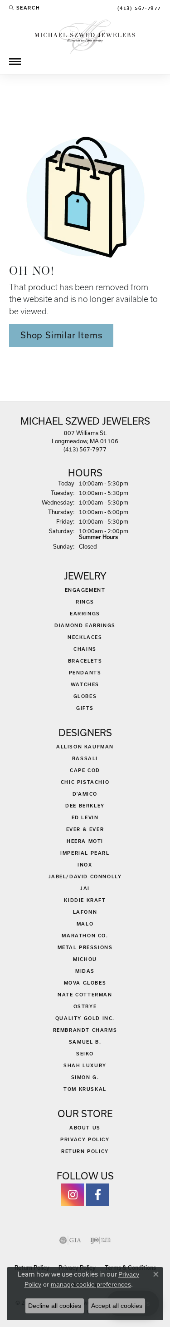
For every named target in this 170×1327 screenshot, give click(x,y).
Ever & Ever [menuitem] (85, 829)
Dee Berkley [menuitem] (85, 805)
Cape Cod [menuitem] (85, 770)
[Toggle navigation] (15, 61)
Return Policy (85, 1151)
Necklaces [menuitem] (85, 637)
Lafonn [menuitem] (85, 912)
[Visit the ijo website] (100, 1240)
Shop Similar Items (61, 335)
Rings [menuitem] (85, 601)
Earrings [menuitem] (85, 613)
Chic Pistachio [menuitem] (85, 782)
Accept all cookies (116, 1305)
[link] (138, 7)
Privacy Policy (84, 1139)
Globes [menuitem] (85, 696)
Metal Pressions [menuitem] (85, 947)
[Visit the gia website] (70, 1240)
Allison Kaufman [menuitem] (85, 746)
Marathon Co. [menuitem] (85, 935)
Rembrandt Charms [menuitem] (85, 1030)
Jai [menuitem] (85, 888)
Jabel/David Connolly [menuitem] (85, 876)
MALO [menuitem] (85, 923)
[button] (24, 7)
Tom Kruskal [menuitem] (85, 1089)
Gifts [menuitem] (85, 708)
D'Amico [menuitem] (85, 794)
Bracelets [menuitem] (85, 661)
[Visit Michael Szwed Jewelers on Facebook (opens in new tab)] (97, 1194)
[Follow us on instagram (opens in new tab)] (72, 1194)
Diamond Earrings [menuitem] (85, 625)
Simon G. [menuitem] (85, 1077)
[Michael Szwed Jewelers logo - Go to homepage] (85, 35)
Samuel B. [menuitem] (85, 1042)
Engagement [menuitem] (85, 590)
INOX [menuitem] (85, 864)
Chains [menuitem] (85, 649)
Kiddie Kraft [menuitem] (85, 900)
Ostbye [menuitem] (85, 1006)
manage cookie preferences (91, 1284)
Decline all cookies (54, 1305)
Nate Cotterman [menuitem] (85, 994)
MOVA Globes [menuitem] (85, 982)
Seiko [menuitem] (85, 1053)
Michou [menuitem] (85, 959)
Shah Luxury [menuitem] (85, 1065)
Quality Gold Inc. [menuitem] (85, 1018)
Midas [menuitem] (85, 971)
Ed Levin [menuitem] (85, 817)
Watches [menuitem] (85, 684)
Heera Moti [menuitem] (85, 841)
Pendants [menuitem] (85, 672)
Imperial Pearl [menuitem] (84, 853)
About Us (85, 1127)
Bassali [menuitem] (85, 758)
